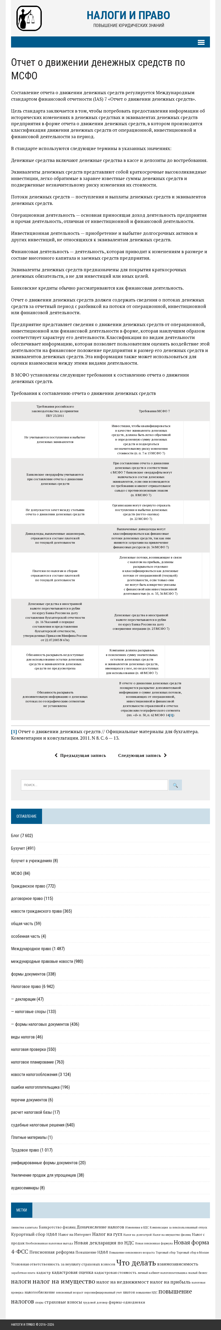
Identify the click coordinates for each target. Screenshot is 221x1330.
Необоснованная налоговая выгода (49, 1243)
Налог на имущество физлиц (172, 1235)
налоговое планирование (32, 1062)
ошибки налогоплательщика (35, 1087)
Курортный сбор (28, 1234)
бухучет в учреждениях (31, 860)
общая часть (22, 923)
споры (39, 1302)
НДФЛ (51, 1234)
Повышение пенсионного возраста (132, 1252)
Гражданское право (28, 886)
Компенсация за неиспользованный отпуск (178, 1227)
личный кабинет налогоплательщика (162, 1273)
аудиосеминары (25, 1187)
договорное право (27, 898)
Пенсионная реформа (51, 1252)
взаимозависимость (177, 1264)
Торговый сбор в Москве (193, 1252)
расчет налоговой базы (31, 1112)
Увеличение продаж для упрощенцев (43, 1175)
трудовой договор (95, 1302)
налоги (21, 1281)
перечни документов (29, 1099)
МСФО (16, 873)
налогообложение (40, 1292)
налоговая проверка (28, 1049)
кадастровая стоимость (115, 1272)
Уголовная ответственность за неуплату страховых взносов (63, 1264)
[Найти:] (95, 784)
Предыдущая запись (83, 755)
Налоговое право (26, 986)
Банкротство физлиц (57, 1227)
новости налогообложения (34, 1074)
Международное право (31, 948)
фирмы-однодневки (127, 1302)
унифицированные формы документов (44, 1162)
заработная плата (23, 1273)
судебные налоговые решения (37, 1125)
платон (129, 1292)
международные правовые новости (42, 961)
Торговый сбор (165, 1252)
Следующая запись (139, 755)
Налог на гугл (107, 1234)
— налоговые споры (28, 1011)
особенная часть (25, 936)
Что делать (136, 1262)
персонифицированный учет (103, 1292)
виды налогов (23, 1037)
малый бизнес (197, 1273)
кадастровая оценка (72, 1272)
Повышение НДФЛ (91, 1252)
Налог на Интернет (74, 1234)
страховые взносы (63, 1302)
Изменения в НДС (137, 1227)
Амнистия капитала (24, 1227)
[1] (171, 715)
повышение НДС (146, 1292)
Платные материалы (29, 1137)
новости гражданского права (36, 911)
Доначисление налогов (100, 1227)
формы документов (28, 974)
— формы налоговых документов (40, 1024)
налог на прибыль (170, 1282)
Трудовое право (25, 1150)
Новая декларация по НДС (104, 1243)
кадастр (43, 1272)
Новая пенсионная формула (154, 1243)
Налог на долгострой (137, 1235)
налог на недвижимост (122, 1282)
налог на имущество (63, 1281)
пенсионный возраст (69, 1292)
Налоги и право (23, 1324)
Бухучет (18, 848)
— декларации (23, 999)
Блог (15, 835)
